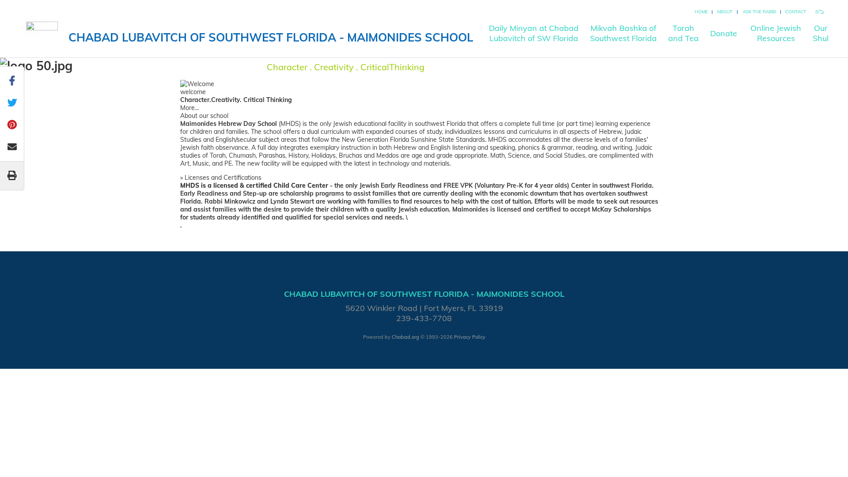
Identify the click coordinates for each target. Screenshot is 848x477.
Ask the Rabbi (759, 12)
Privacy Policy (469, 337)
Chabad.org (405, 337)
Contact (795, 12)
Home (701, 12)
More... (189, 108)
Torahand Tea (683, 33)
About (724, 12)
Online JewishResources (775, 33)
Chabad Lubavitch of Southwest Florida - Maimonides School (270, 37)
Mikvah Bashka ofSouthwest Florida (623, 33)
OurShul (821, 33)
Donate (723, 33)
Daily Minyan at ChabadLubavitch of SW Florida (534, 33)
